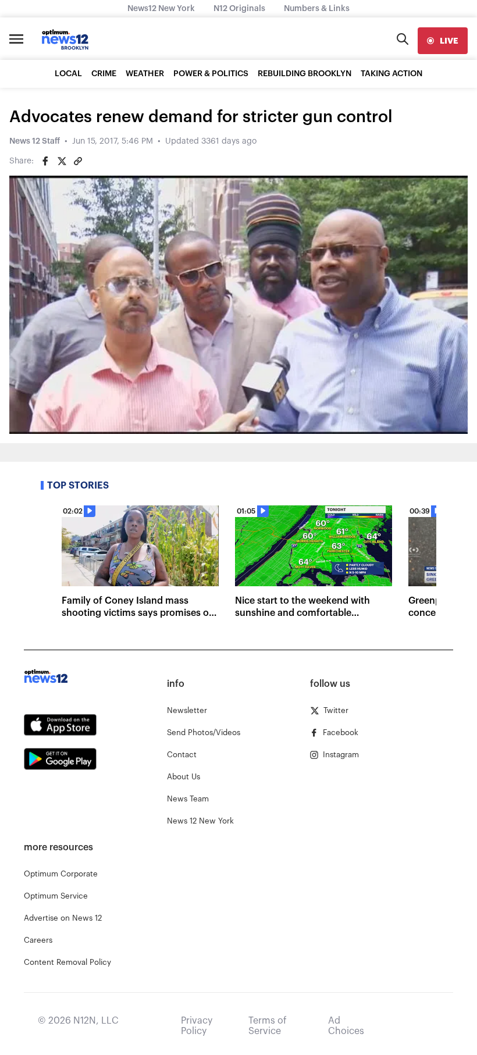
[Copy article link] (78, 161)
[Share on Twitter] (61, 161)
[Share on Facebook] (45, 161)
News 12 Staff (34, 141)
